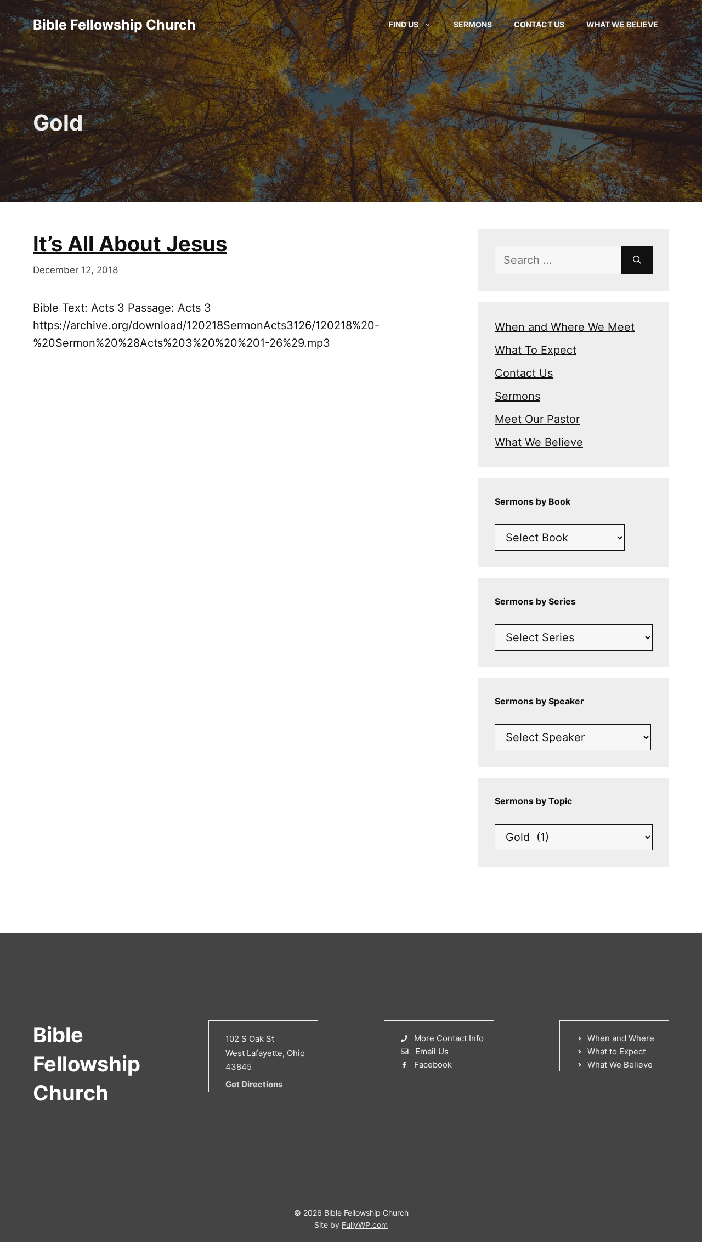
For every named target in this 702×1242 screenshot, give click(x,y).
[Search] (637, 260)
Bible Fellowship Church (114, 24)
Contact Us (539, 24)
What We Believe (622, 24)
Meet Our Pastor (537, 419)
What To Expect (535, 350)
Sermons (473, 24)
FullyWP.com (365, 1224)
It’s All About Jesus (130, 243)
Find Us (403, 24)
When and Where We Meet (565, 327)
